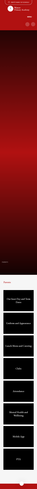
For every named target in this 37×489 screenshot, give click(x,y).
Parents (5, 262)
